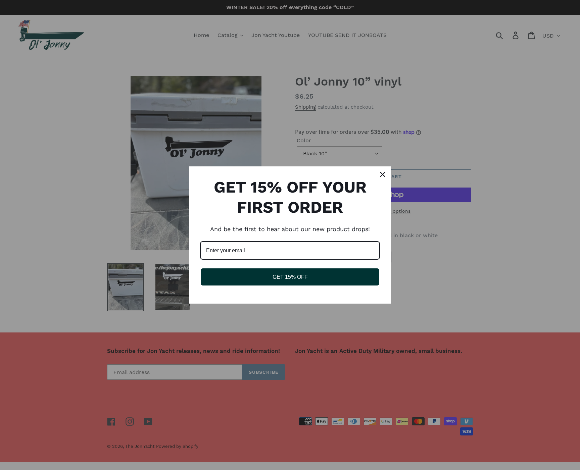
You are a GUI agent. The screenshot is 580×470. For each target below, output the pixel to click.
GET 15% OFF (290, 277)
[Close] (383, 174)
